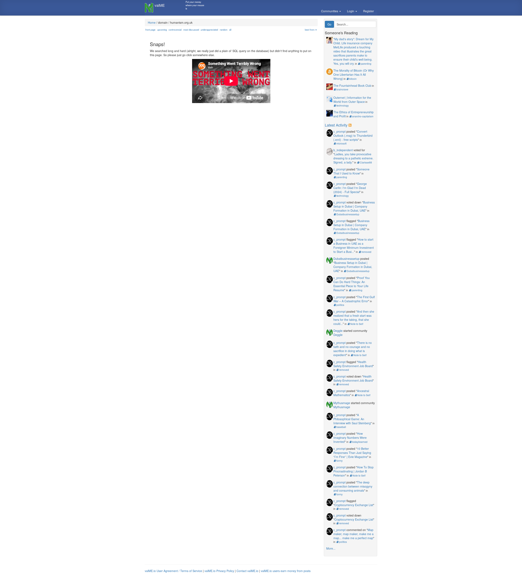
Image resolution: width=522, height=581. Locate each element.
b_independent (343, 150)
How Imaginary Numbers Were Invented (350, 437)
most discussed (191, 29)
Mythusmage (341, 403)
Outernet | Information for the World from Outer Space (352, 100)
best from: (310, 29)
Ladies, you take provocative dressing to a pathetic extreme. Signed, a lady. (353, 158)
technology (342, 105)
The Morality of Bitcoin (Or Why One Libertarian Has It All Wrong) (353, 74)
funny (339, 460)
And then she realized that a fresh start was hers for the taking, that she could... (353, 317)
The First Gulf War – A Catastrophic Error (354, 299)
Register (368, 11)
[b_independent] (329, 151)
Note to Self (356, 323)
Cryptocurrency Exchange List (353, 505)
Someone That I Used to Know (351, 171)
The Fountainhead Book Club (352, 85)
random (223, 29)
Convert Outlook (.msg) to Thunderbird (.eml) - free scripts (353, 135)
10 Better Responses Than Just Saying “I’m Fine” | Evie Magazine (352, 453)
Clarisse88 (366, 162)
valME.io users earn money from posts (286, 571)
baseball (341, 427)
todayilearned (359, 441)
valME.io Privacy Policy (219, 571)
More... (330, 548)
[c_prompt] (329, 132)
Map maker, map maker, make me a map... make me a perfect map (353, 534)
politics (340, 305)
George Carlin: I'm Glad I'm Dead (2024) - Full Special (350, 188)
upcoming (162, 29)
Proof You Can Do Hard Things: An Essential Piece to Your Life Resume (351, 284)
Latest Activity (336, 125)
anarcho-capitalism (362, 116)
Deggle (338, 331)
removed (366, 251)
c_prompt (339, 131)
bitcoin (353, 78)
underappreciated (209, 29)
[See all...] (350, 125)
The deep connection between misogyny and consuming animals (352, 486)
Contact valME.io (247, 571)
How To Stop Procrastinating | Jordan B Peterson (353, 471)
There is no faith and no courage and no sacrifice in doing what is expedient (352, 349)
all (230, 29)
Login (351, 11)
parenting (366, 63)
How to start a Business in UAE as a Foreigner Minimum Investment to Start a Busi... (353, 245)
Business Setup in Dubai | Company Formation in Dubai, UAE (354, 206)
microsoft (341, 143)
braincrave (342, 89)
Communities (330, 11)
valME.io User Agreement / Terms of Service (173, 571)
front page (150, 29)
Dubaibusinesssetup (347, 214)
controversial (175, 29)
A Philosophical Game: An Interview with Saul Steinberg (352, 419)
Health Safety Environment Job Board (353, 364)
